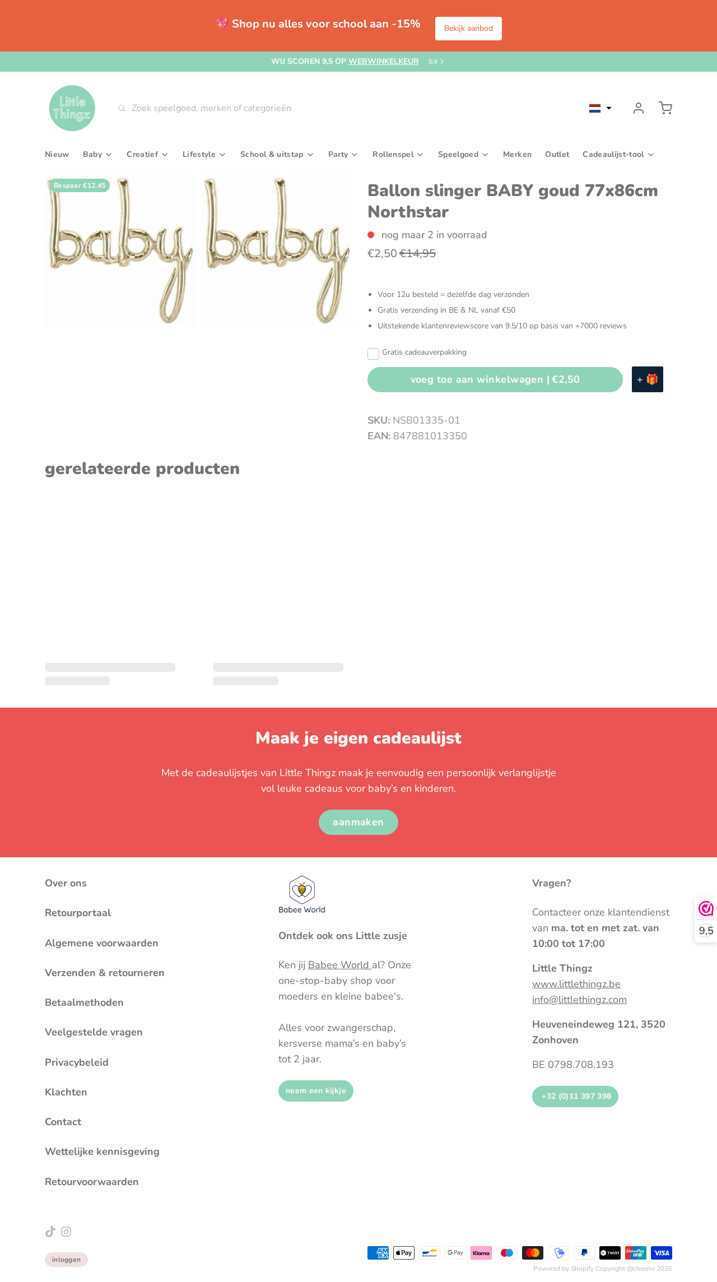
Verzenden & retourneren (105, 972)
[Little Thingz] (72, 108)
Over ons (66, 883)
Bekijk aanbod (468, 28)
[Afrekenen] (661, 108)
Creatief (142, 154)
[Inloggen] (634, 108)
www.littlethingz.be (576, 984)
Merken (517, 154)
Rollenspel (393, 154)
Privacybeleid (77, 1062)
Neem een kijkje (316, 1090)
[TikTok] (50, 1231)
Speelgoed (458, 154)
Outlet (557, 154)
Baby (92, 154)
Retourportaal (78, 912)
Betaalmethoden (84, 1002)
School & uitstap (272, 154)
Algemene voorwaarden (102, 943)
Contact (63, 1121)
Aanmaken (358, 822)
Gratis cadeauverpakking (424, 352)
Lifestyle (199, 154)
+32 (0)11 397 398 (575, 1096)
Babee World (340, 965)
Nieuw (57, 154)
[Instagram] (66, 1231)
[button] (600, 108)
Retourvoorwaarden (92, 1181)
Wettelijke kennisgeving (102, 1151)
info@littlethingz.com (579, 999)
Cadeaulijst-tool (613, 154)
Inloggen (66, 1259)
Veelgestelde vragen (94, 1032)
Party (338, 154)
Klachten (66, 1092)
